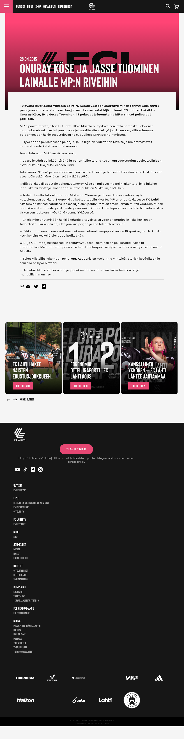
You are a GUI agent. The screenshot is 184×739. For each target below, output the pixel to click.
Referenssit (65, 6)
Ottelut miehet (20, 570)
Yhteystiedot (19, 643)
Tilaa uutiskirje (76, 449)
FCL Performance (21, 613)
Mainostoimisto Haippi (98, 723)
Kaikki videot (19, 524)
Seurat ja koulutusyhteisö (26, 600)
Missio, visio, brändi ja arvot (27, 625)
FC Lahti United (20, 558)
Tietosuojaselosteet (23, 651)
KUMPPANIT (18, 591)
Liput (30, 6)
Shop (38, 6)
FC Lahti (81, 720)
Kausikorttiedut (21, 507)
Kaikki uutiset (27, 399)
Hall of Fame (19, 634)
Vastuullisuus (20, 647)
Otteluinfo (18, 511)
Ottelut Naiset (20, 574)
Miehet (16, 549)
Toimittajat (19, 596)
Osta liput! (49, 6)
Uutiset (20, 6)
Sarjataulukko (20, 579)
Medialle (17, 638)
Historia (17, 630)
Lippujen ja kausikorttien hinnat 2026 (31, 502)
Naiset (16, 553)
